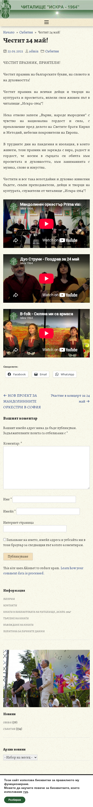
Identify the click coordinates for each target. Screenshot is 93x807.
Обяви (7, 722)
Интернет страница (18, 522)
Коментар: (12, 443)
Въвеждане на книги (18, 625)
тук (25, 792)
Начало (8, 32)
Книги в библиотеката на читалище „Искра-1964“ (37, 612)
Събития (26, 32)
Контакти (10, 605)
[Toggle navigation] (46, 22)
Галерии (9, 599)
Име (7, 499)
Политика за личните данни (24, 631)
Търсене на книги (16, 618)
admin (33, 51)
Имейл (9, 511)
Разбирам (14, 800)
